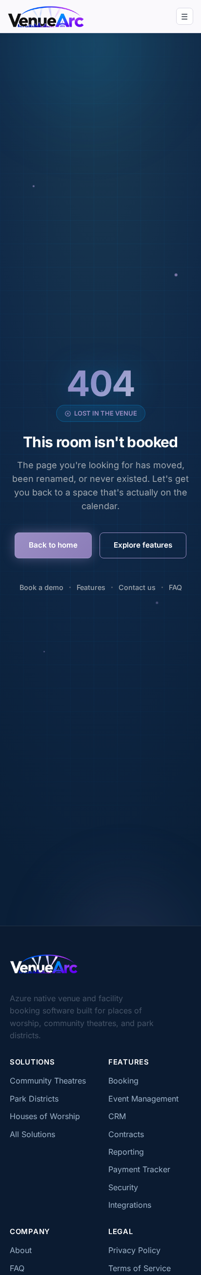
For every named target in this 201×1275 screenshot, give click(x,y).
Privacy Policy (134, 1250)
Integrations (129, 1205)
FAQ (175, 587)
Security (123, 1187)
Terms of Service (139, 1268)
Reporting (126, 1152)
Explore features (143, 545)
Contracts (126, 1134)
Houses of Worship (45, 1116)
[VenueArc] (44, 963)
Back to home (53, 545)
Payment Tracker (139, 1169)
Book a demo (41, 587)
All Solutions (32, 1134)
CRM (117, 1116)
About (21, 1250)
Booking (123, 1080)
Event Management (143, 1099)
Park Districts (34, 1099)
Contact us (137, 587)
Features (91, 587)
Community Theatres (48, 1080)
